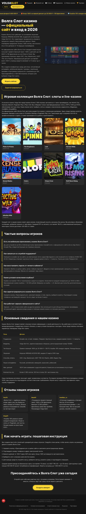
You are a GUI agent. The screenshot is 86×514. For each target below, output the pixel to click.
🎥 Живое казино (69, 3)
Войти (6, 6)
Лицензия (65, 506)
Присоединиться (17, 6)
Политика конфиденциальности (18, 506)
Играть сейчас (11, 81)
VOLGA (10, 3)
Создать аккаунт (43, 488)
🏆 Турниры (80, 3)
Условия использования (38, 506)
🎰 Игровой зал (39, 3)
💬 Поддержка (58, 3)
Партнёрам (73, 506)
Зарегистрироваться (13, 88)
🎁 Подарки (28, 3)
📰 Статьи (48, 3)
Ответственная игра (53, 506)
